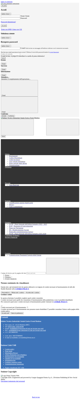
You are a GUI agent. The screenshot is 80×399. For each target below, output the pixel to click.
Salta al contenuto (6, 2)
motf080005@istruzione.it (26, 328)
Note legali (8, 351)
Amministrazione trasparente (14, 364)
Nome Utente (25, 16)
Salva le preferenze (17, 313)
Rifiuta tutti (18, 292)
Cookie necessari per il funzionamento (13, 307)
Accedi (4, 5)
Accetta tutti (32, 292)
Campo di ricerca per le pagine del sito (13, 273)
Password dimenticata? (8, 22)
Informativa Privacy (11, 353)
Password (24, 18)
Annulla (4, 116)
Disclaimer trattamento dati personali (13, 381)
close (3, 136)
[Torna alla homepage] (40, 118)
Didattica (8, 277)
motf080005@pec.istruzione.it (27, 330)
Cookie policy (9, 349)
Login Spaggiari (54, 52)
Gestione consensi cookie (13, 362)
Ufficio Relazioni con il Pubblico (16, 355)
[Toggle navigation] (17, 127)
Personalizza (5, 292)
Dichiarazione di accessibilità (14, 357)
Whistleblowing (10, 360)
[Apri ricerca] (62, 127)
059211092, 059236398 (16, 327)
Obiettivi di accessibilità (13, 358)
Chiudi (3, 64)
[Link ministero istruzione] (10, 3)
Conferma (11, 116)
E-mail (23, 48)
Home (7, 275)
